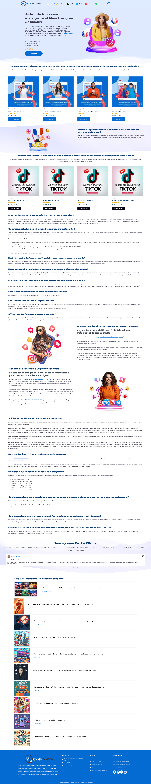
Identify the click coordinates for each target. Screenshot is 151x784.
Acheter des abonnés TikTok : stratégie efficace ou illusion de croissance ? (70, 588)
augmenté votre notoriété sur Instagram (110, 337)
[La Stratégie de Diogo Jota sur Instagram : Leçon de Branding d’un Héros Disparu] (19, 606)
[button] (103, 3)
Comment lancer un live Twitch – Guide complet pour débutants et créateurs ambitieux (68, 654)
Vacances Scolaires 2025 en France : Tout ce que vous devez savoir (60, 736)
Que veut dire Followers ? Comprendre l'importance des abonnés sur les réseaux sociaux (69, 687)
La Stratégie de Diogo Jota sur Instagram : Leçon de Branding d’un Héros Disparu (60, 604)
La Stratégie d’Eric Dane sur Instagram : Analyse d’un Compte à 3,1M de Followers (64, 670)
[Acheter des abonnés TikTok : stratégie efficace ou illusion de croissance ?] (25, 589)
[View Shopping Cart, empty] (107, 4)
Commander (15, 119)
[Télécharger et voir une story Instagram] (22, 721)
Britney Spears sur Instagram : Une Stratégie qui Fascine (56, 703)
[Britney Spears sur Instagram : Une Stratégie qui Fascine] (22, 705)
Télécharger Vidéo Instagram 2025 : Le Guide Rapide (54, 637)
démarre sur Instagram (21, 458)
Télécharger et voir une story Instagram (49, 720)
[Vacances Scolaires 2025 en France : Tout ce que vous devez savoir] (22, 738)
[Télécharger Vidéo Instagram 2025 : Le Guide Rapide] (22, 639)
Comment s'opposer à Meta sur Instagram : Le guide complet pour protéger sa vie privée (69, 621)
